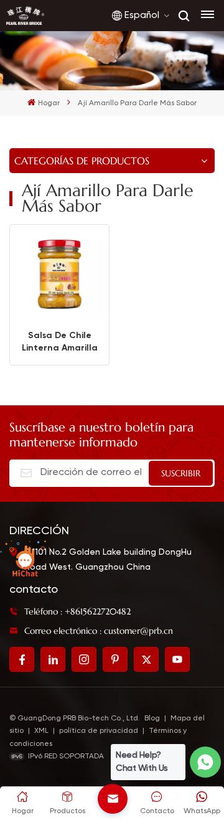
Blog (152, 718)
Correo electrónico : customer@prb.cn (98, 630)
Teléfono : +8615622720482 (77, 611)
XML (41, 731)
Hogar (48, 103)
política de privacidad (98, 731)
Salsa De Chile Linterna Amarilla (60, 341)
